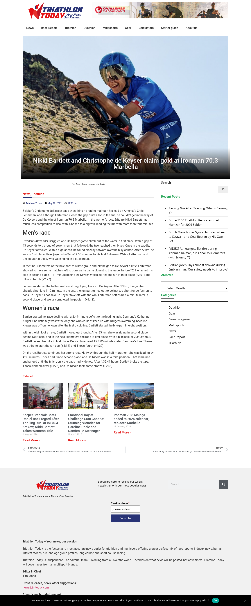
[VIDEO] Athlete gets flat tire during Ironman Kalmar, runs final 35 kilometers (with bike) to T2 (196, 253)
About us (191, 28)
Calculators (146, 28)
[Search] (223, 189)
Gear (128, 28)
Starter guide (169, 28)
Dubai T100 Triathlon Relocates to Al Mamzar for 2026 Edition (193, 222)
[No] (245, 600)
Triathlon (70, 28)
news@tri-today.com (36, 587)
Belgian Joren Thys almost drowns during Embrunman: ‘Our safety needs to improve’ (198, 267)
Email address (120, 503)
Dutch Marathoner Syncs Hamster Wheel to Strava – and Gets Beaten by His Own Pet (196, 236)
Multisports (110, 28)
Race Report (49, 28)
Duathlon (89, 28)
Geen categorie (179, 319)
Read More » (31, 440)
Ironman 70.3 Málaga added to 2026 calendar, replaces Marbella (131, 419)
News (30, 28)
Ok (215, 600)
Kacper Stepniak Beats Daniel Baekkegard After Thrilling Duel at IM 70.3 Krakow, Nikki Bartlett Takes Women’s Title (41, 423)
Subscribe (125, 518)
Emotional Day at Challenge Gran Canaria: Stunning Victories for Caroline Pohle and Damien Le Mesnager (86, 423)
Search (166, 182)
